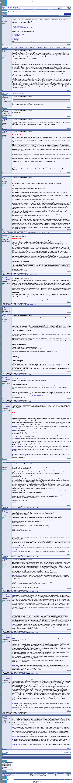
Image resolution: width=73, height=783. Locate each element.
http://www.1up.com (15, 37)
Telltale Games (14, 717)
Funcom (13, 527)
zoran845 (62, 47)
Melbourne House (15, 619)
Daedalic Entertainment (15, 495)
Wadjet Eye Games (15, 727)
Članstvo (21, 9)
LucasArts (13, 595)
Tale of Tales (14, 707)
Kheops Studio (14, 575)
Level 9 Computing (15, 581)
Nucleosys (13, 638)
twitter (21, 755)
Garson (3, 110)
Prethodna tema (34, 760)
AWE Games (14, 449)
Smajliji (3, 767)
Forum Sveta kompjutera (6, 7)
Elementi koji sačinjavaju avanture (18, 26)
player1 (35, 47)
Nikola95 (22, 47)
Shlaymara (4, 17)
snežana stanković (36, 232)
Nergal (3, 47)
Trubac (49, 47)
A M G (3, 507)
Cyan (12, 483)
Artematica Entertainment (16, 438)
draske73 (30, 46)
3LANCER (3, 46)
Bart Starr (11, 46)
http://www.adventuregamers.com (17, 33)
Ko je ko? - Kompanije (16, 29)
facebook (4, 755)
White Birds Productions (16, 736)
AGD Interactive (14, 430)
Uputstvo (8, 9)
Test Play (11, 7)
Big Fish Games (14, 454)
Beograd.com (38, 782)
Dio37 (24, 46)
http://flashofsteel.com (15, 39)
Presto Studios (14, 655)
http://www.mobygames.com (16, 32)
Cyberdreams (14, 490)
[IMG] (2, 768)
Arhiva (69, 779)
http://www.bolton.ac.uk (15, 36)
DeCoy (18, 46)
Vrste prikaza (68, 15)
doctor (9, 232)
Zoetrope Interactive (15, 744)
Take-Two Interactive (15, 703)
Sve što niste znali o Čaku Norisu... (6, 774)
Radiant (4, 307)
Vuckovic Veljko (12, 93)
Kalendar (34, 9)
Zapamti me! (69, 7)
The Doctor (41, 47)
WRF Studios (14, 739)
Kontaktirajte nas (60, 779)
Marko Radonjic (60, 46)
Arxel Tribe (13, 441)
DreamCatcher (14, 502)
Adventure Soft (14, 426)
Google (56, 755)
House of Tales (14, 551)
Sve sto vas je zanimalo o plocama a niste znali (8, 775)
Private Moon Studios (15, 659)
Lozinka (59, 8)
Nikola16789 (15, 47)
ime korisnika (60, 7)
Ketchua (53, 46)
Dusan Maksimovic (39, 46)
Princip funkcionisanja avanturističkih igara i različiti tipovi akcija (22, 27)
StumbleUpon (39, 755)
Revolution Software (15, 665)
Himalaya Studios (15, 540)
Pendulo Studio (14, 647)
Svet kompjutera (65, 779)
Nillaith (29, 47)
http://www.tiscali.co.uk (15, 38)
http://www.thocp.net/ (15, 40)
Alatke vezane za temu (62, 15)
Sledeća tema (39, 760)
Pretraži (66, 9)
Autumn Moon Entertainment (16, 446)
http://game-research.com (16, 35)
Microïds (13, 624)
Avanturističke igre (15, 7)
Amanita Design (14, 435)
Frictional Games (14, 520)
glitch (46, 46)
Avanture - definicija (15, 25)
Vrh (70, 779)
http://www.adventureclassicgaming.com (18, 34)
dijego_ (3, 232)
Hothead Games (14, 547)
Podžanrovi (14, 28)
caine (3, 96)
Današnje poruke (50, 9)
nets (8, 47)
